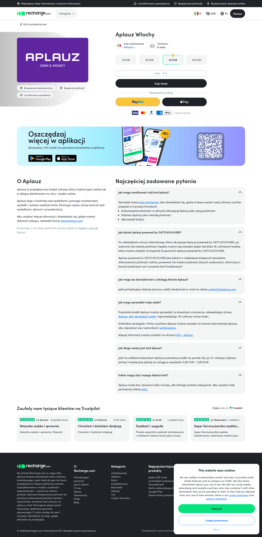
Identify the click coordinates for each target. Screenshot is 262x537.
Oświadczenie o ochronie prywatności (160, 530)
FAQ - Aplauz (184, 335)
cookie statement (239, 495)
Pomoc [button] (237, 14)
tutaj (144, 389)
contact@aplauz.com (222, 289)
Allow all (217, 508)
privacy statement (216, 498)
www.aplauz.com (71, 221)
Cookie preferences (216, 520)
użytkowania (167, 328)
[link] (40, 158)
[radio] (125, 60)
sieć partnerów (148, 202)
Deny (217, 529)
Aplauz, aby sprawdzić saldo (137, 316)
